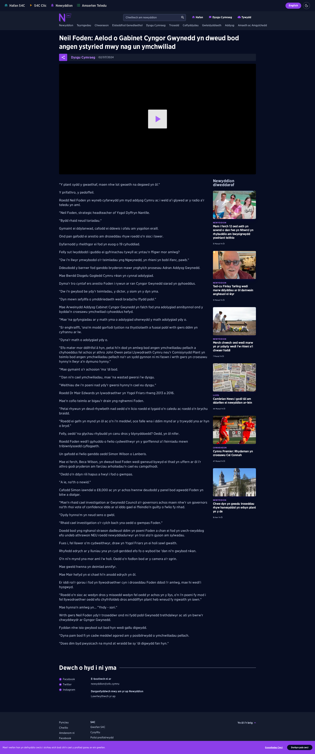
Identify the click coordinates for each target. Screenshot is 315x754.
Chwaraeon (102, 25)
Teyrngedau (84, 25)
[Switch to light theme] (306, 5)
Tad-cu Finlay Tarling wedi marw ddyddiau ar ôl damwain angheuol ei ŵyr (233, 290)
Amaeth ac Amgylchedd (252, 25)
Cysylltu (95, 732)
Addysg (229, 25)
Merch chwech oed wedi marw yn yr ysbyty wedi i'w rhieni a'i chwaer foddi (233, 346)
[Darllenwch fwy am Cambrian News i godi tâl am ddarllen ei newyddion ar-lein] (234, 377)
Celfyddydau (191, 25)
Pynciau (64, 722)
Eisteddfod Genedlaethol (127, 25)
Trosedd (174, 25)
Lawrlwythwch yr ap (103, 696)
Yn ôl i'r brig (245, 722)
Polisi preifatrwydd (102, 737)
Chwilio (63, 727)
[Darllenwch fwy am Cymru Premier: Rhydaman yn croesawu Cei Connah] (234, 430)
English (293, 5)
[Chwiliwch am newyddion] (182, 17)
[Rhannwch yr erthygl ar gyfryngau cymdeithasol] (63, 57)
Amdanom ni (66, 732)
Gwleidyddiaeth (211, 25)
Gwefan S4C (97, 727)
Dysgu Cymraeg (222, 17)
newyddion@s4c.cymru (105, 683)
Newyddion (66, 25)
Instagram (69, 689)
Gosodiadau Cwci (274, 747)
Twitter (67, 684)
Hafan (199, 17)
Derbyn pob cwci (299, 747)
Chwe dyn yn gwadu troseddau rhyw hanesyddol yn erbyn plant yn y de (234, 507)
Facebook (69, 679)
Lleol (216, 395)
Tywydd (246, 17)
